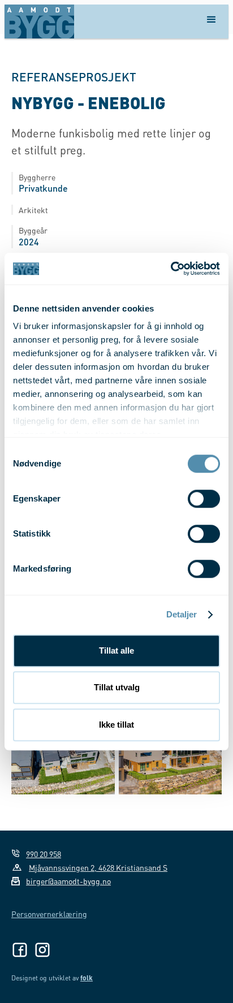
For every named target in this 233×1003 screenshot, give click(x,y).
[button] (211, 21)
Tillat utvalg (117, 687)
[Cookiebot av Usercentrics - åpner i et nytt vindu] (170, 268)
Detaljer (181, 614)
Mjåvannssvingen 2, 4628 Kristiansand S (98, 867)
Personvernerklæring (49, 914)
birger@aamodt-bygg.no (68, 881)
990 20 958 (43, 854)
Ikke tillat (116, 724)
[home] (39, 21)
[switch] (204, 499)
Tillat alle (116, 650)
